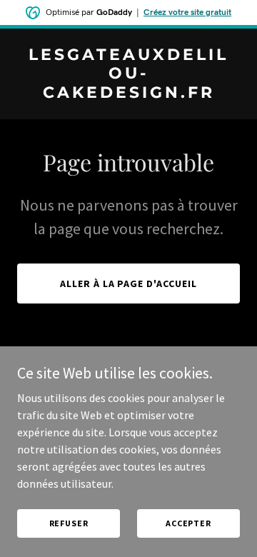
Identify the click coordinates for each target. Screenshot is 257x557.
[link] (128, 93)
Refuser (69, 523)
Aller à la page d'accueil (129, 283)
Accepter (188, 523)
